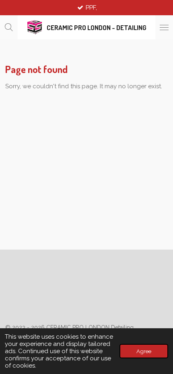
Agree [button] (143, 351)
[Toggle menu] (164, 27)
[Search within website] (9, 27)
